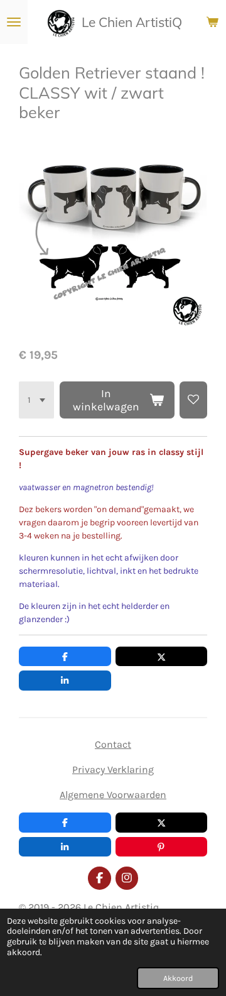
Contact (113, 744)
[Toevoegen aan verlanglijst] (193, 400)
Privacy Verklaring (113, 769)
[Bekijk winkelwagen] (212, 22)
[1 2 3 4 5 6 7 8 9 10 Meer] (36, 400)
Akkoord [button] (178, 978)
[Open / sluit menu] (14, 22)
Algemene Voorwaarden (113, 795)
